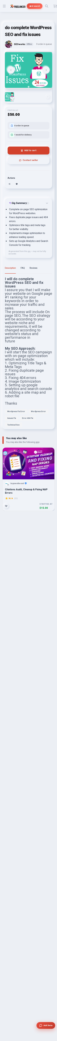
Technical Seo (13, 425)
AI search (35, 6)
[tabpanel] (28, 353)
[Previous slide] (11, 70)
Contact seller (30, 160)
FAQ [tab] (23, 268)
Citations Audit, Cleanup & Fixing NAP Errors (26, 491)
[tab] (28, 87)
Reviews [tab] (33, 268)
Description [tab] (10, 268)
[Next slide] (46, 70)
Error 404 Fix (27, 418)
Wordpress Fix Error (16, 411)
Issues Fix (11, 418)
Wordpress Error (38, 411)
